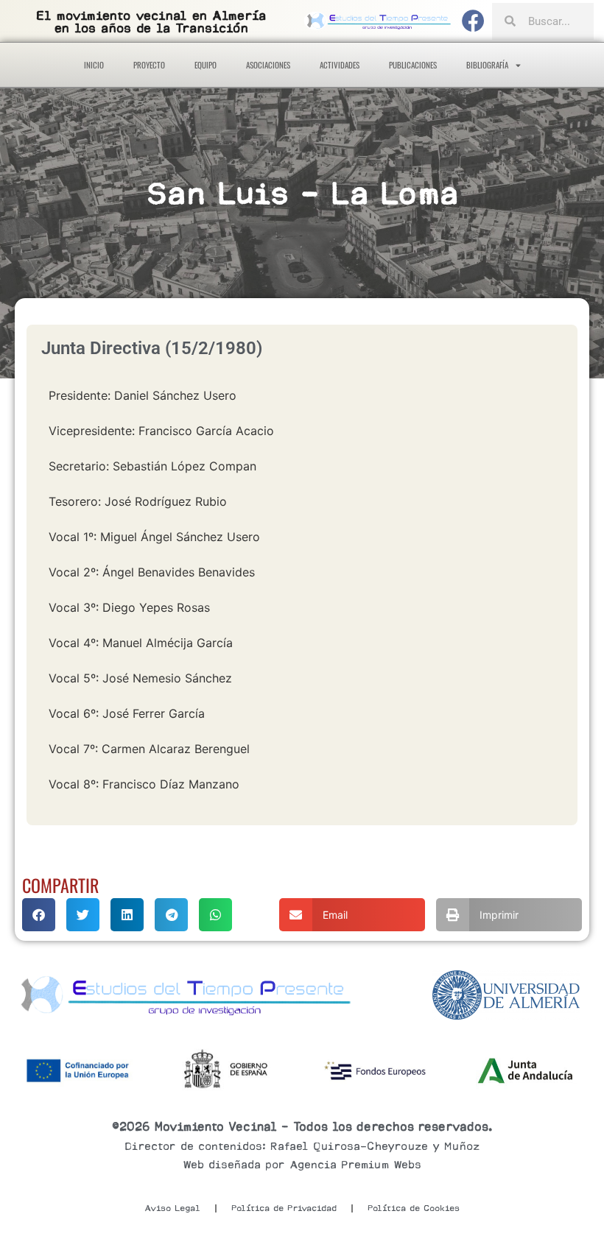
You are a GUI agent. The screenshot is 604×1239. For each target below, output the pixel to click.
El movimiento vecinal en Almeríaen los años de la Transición (151, 22)
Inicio (94, 65)
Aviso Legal (172, 1208)
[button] (38, 914)
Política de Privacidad (284, 1208)
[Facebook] (473, 21)
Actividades (339, 65)
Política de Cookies (414, 1208)
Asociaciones (268, 65)
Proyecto (149, 65)
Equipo (205, 65)
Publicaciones (413, 65)
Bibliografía (487, 65)
